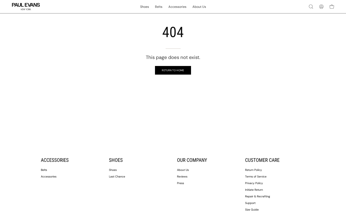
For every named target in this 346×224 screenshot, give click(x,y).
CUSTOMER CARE (262, 160)
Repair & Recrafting (257, 196)
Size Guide (252, 209)
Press (180, 183)
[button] (311, 6)
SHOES (116, 160)
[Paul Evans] (26, 6)
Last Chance (117, 176)
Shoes (113, 170)
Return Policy (253, 170)
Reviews (182, 176)
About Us (183, 170)
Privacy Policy (254, 183)
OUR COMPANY (192, 160)
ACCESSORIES (55, 160)
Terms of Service (256, 176)
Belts (44, 170)
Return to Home (173, 70)
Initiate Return (254, 190)
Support (250, 203)
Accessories (48, 176)
